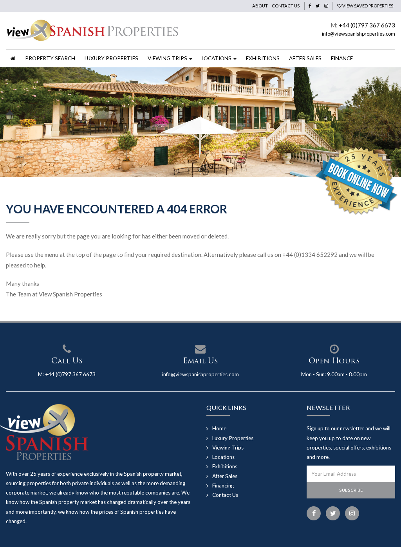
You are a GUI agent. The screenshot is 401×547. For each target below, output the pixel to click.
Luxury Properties (111, 58)
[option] (200, 122)
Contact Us (286, 5)
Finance (342, 58)
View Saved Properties (367, 5)
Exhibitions (263, 58)
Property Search (50, 58)
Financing (223, 485)
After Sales (305, 58)
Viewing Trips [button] (168, 58)
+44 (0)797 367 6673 (367, 25)
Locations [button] (217, 58)
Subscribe (351, 490)
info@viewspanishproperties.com (358, 34)
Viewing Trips (228, 447)
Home (219, 428)
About (260, 5)
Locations (223, 457)
